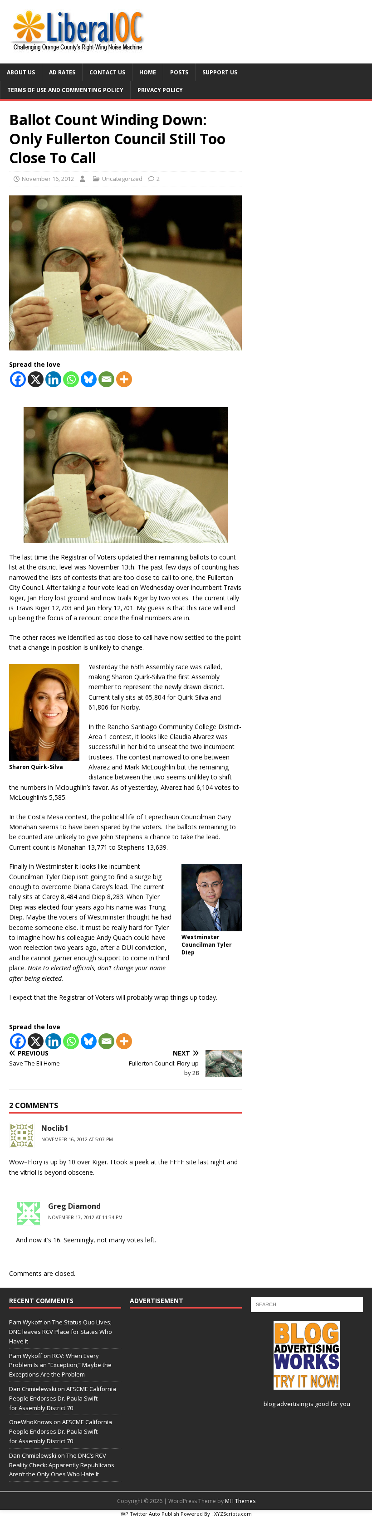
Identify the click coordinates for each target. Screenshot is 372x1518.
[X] (36, 379)
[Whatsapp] (71, 379)
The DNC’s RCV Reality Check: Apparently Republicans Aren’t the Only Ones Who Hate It (61, 1465)
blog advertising (286, 1404)
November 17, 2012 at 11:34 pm (85, 1217)
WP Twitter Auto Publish (150, 1513)
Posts (179, 72)
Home (147, 72)
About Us (21, 72)
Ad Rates (62, 72)
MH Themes (240, 1501)
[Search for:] (307, 1304)
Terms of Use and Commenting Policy (65, 90)
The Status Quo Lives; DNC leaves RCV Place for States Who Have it (60, 1331)
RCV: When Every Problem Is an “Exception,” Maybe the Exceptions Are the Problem (60, 1365)
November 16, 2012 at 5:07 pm (77, 1139)
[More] (124, 379)
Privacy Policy (160, 90)
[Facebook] (18, 379)
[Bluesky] (89, 379)
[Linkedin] (53, 379)
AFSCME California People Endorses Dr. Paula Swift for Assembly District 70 (62, 1398)
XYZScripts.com (233, 1513)
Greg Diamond (74, 1206)
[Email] (106, 379)
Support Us (219, 72)
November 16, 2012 (48, 179)
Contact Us (107, 72)
